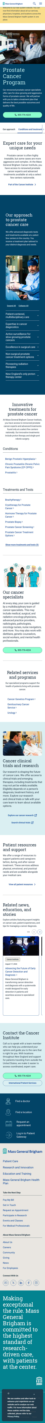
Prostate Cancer (19, 527)
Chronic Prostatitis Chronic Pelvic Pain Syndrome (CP (22, 466)
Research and (18, 1167)
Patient (10, 1161)
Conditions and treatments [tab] (30, 129)
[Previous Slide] (34, 932)
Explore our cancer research (21, 815)
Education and (17, 1173)
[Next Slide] (39, 932)
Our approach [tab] (9, 129)
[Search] (34, 3)
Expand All (11, 306)
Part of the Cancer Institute (20, 184)
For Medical (16, 1225)
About (7, 1242)
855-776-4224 (24, 115)
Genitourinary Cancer (18, 706)
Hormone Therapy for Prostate (21, 515)
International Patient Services (22, 1083)
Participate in (15, 1215)
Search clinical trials (20, 822)
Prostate (13, 521)
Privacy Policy (13, 1416)
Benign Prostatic (20, 458)
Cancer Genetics (21, 699)
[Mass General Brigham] (13, 3)
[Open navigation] (40, 3)
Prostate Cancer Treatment (19, 534)
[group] (21, 976)
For (10, 1268)
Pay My (8, 1199)
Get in (9, 1205)
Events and (13, 1220)
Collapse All (23, 306)
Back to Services (13, 34)
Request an (15, 1210)
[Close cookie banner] (34, 1394)
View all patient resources (21, 884)
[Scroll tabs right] (43, 129)
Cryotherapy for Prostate (17, 507)
